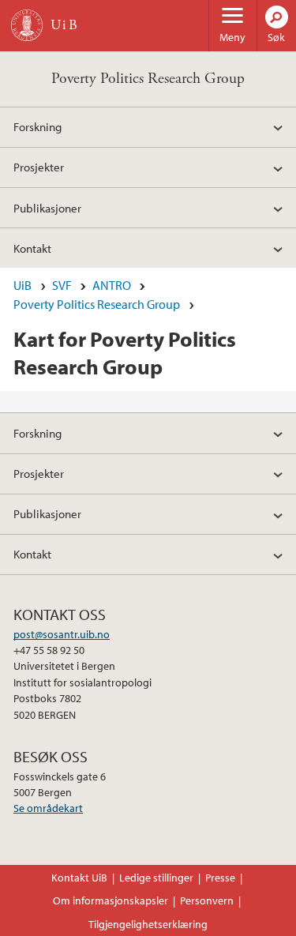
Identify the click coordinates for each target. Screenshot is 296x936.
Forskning (37, 126)
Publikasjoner (47, 208)
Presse (220, 877)
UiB (22, 285)
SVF (62, 285)
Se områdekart (48, 808)
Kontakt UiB (79, 877)
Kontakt (32, 248)
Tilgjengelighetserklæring (148, 924)
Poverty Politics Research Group (148, 78)
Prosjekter (38, 167)
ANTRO (111, 285)
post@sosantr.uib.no (61, 634)
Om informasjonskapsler (110, 900)
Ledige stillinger (156, 877)
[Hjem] (27, 25)
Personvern (207, 900)
